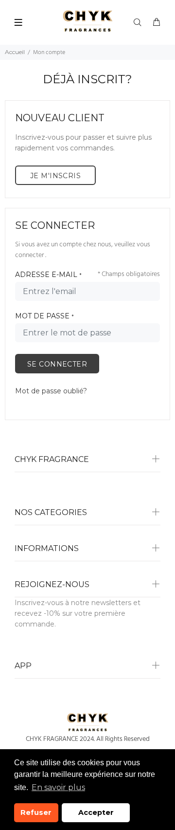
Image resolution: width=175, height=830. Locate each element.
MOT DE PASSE (44, 316)
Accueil (15, 51)
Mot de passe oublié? (51, 391)
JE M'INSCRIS (55, 175)
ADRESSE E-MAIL (48, 274)
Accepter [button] (96, 812)
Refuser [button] (36, 812)
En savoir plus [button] (58, 787)
